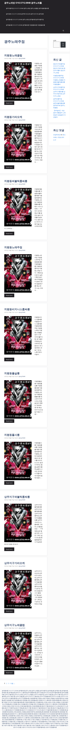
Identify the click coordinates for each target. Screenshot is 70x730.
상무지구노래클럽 (14, 625)
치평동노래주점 (13, 247)
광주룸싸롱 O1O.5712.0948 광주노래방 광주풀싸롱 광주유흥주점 (25, 19)
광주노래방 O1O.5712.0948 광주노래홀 (23, 2)
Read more (9, 103)
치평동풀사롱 (12, 435)
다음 (12, 683)
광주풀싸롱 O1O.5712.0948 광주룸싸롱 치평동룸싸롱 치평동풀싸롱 (25, 25)
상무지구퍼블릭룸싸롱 (17, 496)
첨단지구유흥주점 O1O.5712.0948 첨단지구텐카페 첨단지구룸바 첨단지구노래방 (59, 68)
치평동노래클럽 (13, 55)
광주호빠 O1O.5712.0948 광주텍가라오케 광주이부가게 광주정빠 (25, 14)
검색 (54, 40)
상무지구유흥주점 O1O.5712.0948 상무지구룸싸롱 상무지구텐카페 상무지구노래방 (59, 91)
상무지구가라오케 (14, 563)
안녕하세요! (57, 135)
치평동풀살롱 (12, 373)
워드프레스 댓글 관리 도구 (59, 137)
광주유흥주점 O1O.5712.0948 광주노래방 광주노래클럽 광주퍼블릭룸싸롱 (27, 8)
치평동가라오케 (13, 117)
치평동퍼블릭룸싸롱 (15, 181)
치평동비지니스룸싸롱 (17, 309)
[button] (63, 30)
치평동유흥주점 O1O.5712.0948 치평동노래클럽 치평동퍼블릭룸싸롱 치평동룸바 (59, 80)
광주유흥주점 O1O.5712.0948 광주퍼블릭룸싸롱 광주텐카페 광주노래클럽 (59, 103)
